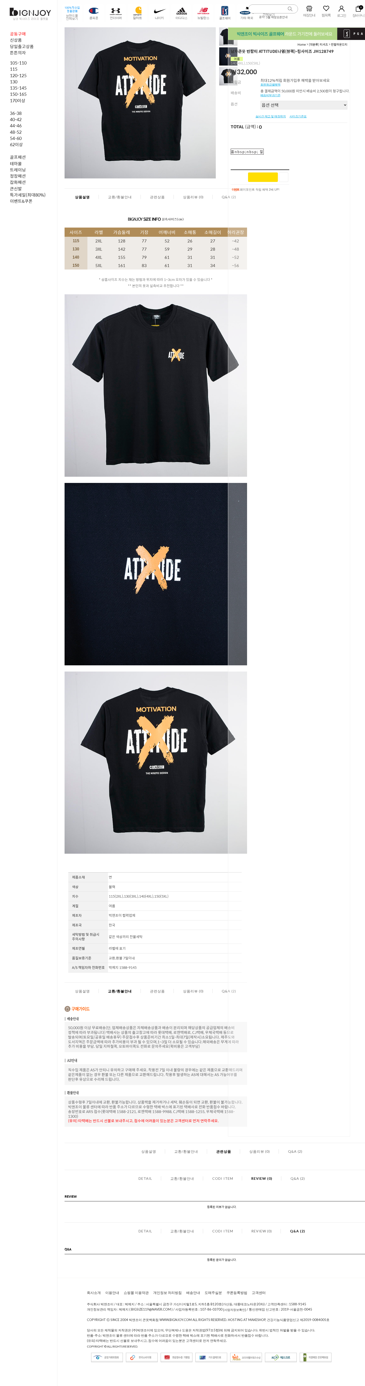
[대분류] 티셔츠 (318, 44)
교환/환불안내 (120, 197)
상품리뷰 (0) (193, 197)
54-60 (16, 138)
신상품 (16, 40)
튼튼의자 (18, 52)
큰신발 (16, 188)
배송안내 (193, 1292)
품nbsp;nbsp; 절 (247, 151)
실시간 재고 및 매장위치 (271, 116)
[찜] (283, 177)
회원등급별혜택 (270, 84)
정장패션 (18, 176)
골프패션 (18, 157)
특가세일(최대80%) (28, 195)
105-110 (18, 63)
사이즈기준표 (298, 116)
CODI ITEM (222, 1178)
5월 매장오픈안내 (277, 17)
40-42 (16, 119)
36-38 (16, 113)
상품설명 (82, 197)
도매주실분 (213, 1292)
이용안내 (112, 1292)
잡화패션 (18, 182)
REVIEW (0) (261, 1178)
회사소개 (94, 1292)
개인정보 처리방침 (167, 1292)
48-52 (16, 132)
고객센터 (259, 1292)
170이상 (17, 100)
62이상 (16, 144)
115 (13, 69)
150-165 (18, 94)
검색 (290, 9)
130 (13, 81)
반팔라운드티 (339, 44)
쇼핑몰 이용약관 (136, 1292)
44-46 (16, 125)
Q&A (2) (295, 1151)
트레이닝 (18, 170)
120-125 (18, 75)
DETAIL (145, 1178)
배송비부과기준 (270, 95)
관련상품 (157, 197)
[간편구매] (263, 177)
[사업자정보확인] (234, 1310)
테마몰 (16, 163)
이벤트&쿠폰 (21, 201)
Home (301, 44)
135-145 (18, 88)
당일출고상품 (22, 46)
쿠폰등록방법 (236, 1292)
